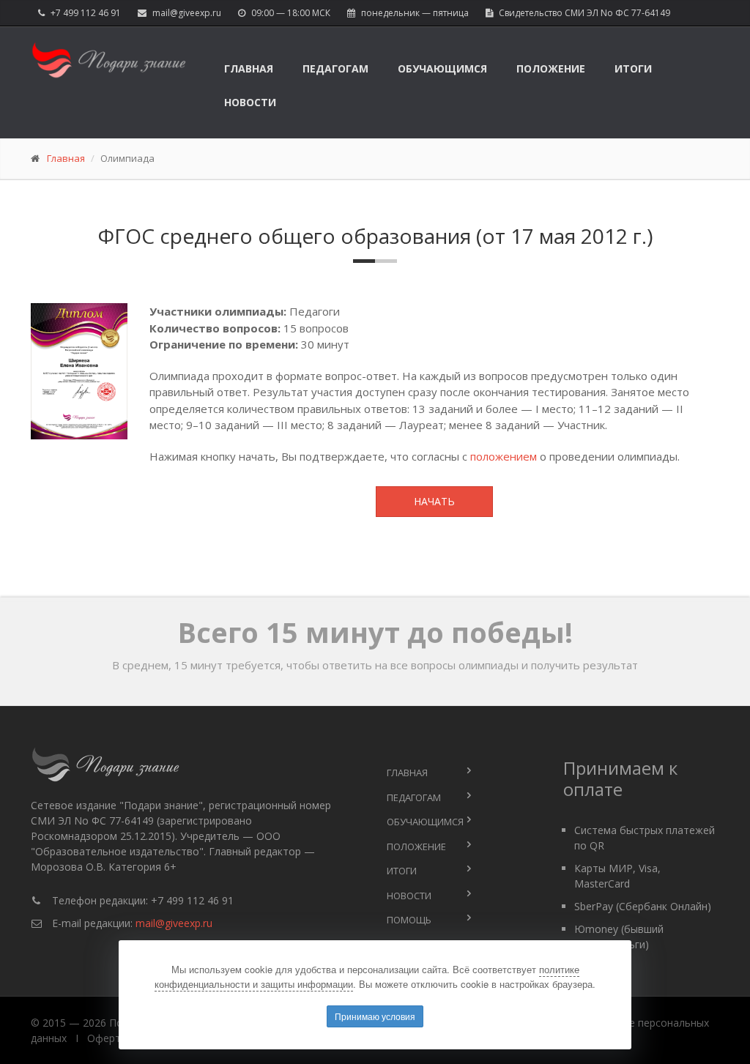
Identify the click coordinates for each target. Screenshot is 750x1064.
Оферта (107, 1038)
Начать (434, 501)
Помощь (409, 919)
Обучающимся (442, 68)
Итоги (633, 68)
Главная (248, 68)
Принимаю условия (375, 1016)
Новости (250, 102)
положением (503, 456)
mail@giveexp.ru (186, 13)
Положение (550, 68)
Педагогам (335, 68)
